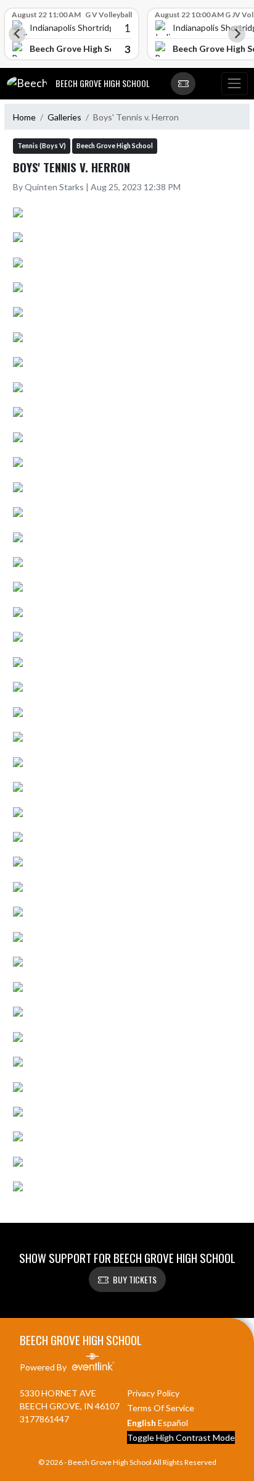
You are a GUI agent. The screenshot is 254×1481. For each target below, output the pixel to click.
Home (24, 117)
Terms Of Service (160, 1408)
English (141, 1422)
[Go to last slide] (17, 34)
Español (173, 1422)
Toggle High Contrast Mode (181, 1437)
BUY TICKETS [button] (135, 1279)
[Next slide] (236, 34)
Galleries (64, 117)
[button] (183, 84)
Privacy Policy (153, 1393)
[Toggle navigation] (234, 84)
